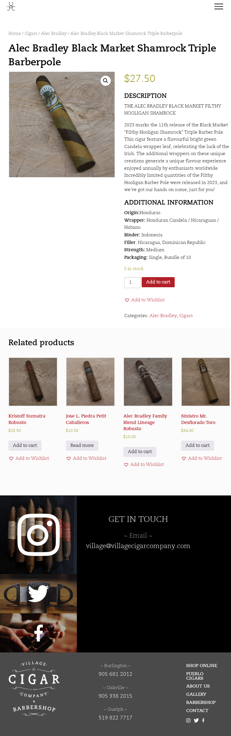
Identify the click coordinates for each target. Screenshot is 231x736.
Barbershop (201, 702)
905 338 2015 (115, 696)
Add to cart (158, 282)
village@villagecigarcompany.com (138, 546)
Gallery (196, 694)
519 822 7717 (115, 718)
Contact (197, 710)
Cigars (31, 34)
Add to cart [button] (25, 445)
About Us (198, 686)
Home (14, 34)
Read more (82, 445)
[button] (106, 81)
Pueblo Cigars (194, 676)
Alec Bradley (53, 34)
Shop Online (201, 665)
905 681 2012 (115, 674)
